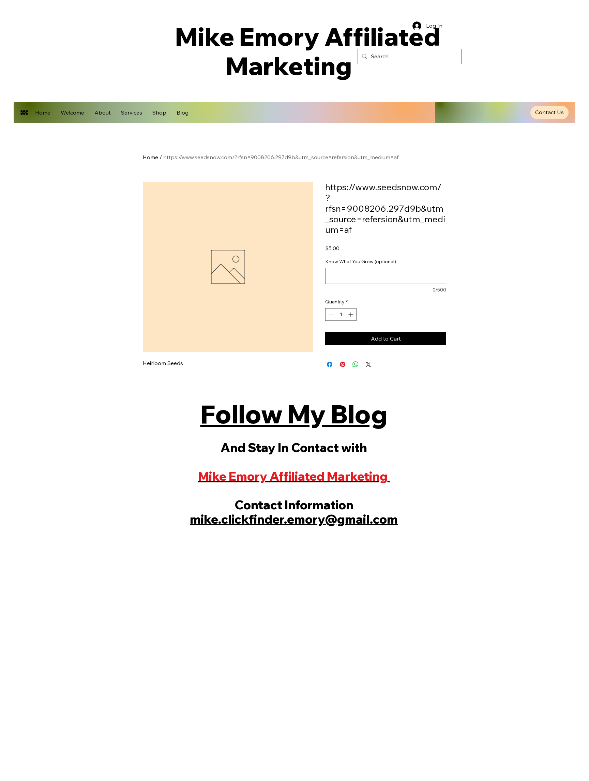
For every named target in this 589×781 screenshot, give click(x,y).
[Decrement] (330, 314)
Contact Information (294, 504)
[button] (549, 112)
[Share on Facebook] (330, 364)
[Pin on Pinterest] (342, 364)
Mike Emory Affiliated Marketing (288, 51)
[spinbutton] (341, 314)
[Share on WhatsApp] (355, 364)
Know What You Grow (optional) (360, 261)
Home (150, 157)
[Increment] (351, 314)
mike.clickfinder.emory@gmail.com (294, 519)
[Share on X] (368, 364)
